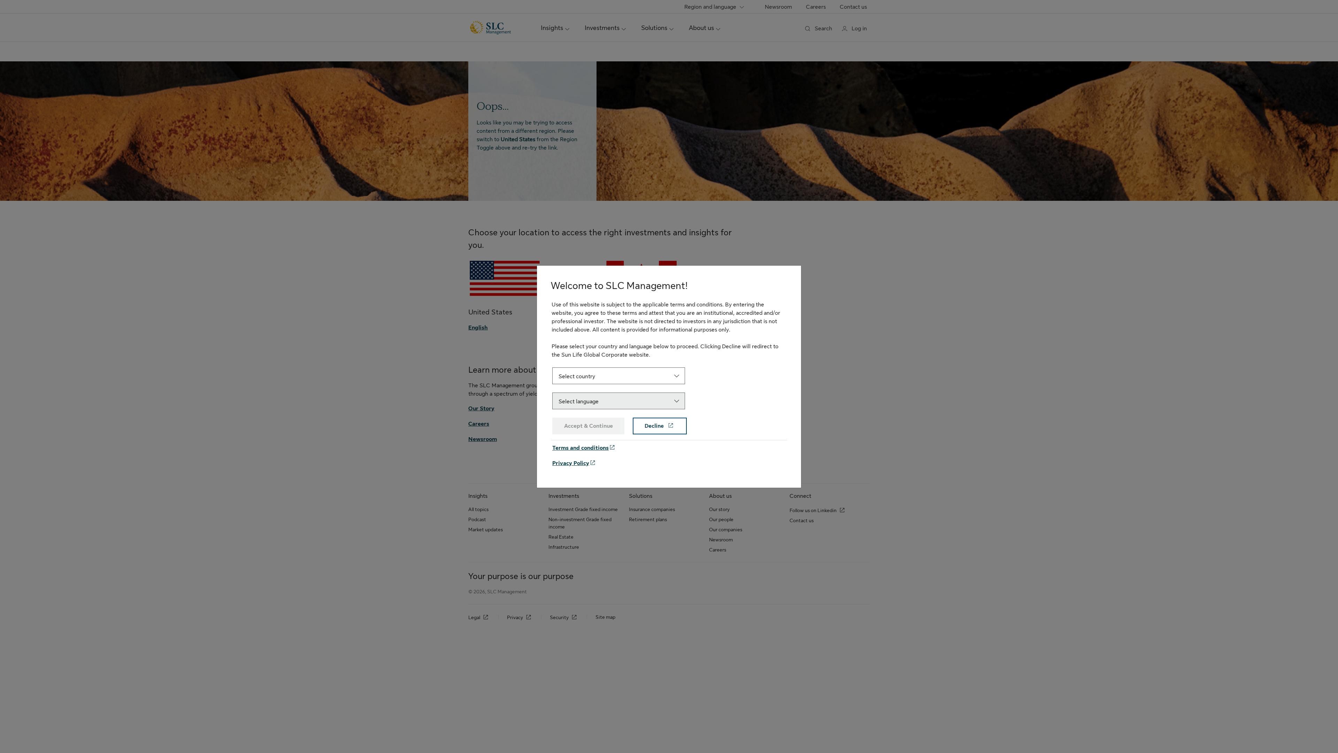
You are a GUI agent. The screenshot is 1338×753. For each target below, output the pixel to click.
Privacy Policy (570, 463)
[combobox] (618, 375)
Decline (655, 426)
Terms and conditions (580, 448)
